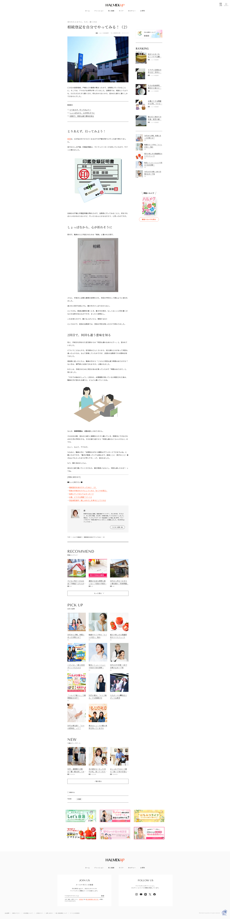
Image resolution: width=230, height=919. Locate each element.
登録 (102, 896)
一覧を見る (98, 781)
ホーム (87, 11)
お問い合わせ (49, 913)
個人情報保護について (61, 913)
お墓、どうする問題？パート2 (80, 497)
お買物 (142, 11)
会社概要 (7, 913)
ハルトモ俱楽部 (77, 537)
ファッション (99, 11)
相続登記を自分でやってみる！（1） (83, 487)
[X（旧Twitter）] (150, 894)
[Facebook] (154, 894)
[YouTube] (141, 894)
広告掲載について (28, 913)
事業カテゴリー (16, 913)
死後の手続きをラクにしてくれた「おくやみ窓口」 (88, 490)
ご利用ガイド (39, 913)
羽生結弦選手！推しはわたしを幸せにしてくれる (87, 500)
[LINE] (145, 894)
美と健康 (111, 11)
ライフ (121, 11)
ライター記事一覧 (117, 527)
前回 (69, 139)
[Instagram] (136, 894)
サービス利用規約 (75, 913)
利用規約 (81, 899)
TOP (68, 537)
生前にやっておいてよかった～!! (81, 494)
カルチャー (132, 11)
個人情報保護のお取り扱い (92, 899)
